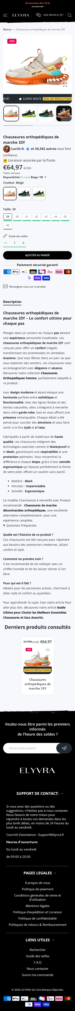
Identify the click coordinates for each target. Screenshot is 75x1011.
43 (46, 216)
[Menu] (5, 15)
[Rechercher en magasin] (69, 15)
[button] (65, 69)
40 (17, 216)
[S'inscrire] (64, 748)
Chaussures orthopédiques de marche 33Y (37, 683)
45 (65, 216)
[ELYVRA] (20, 15)
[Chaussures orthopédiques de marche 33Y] (38, 660)
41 (27, 216)
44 (55, 216)
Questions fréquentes (21, 525)
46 (7, 225)
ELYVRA (28, 641)
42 (36, 216)
